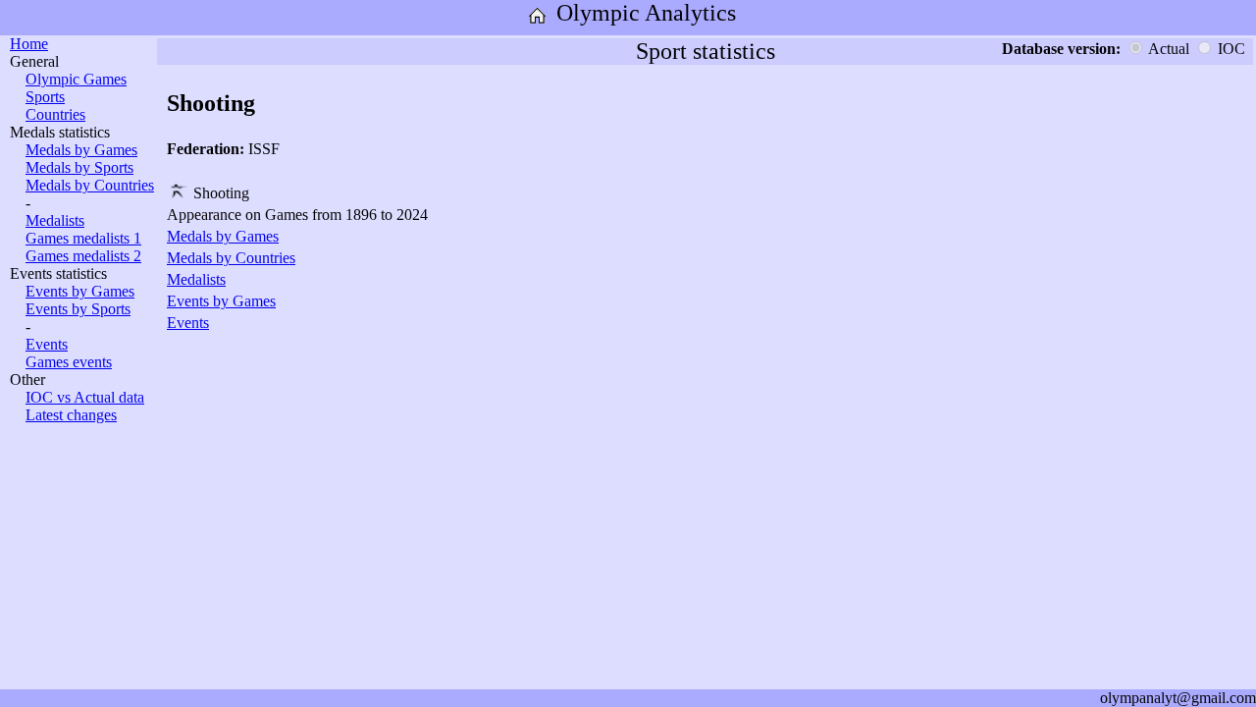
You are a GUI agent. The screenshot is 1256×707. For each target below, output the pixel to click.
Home (29, 43)
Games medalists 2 (83, 255)
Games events (69, 362)
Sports (45, 96)
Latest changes (71, 415)
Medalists (55, 220)
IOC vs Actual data (85, 397)
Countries (55, 114)
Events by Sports (78, 308)
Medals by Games (81, 149)
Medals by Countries (90, 185)
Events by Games (80, 291)
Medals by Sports (79, 167)
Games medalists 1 (83, 238)
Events (47, 344)
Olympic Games (76, 79)
